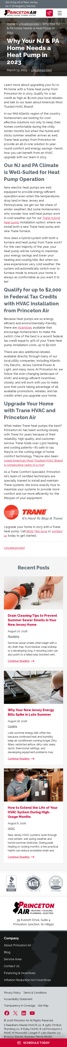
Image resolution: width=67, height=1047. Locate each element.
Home (11, 24)
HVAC (11, 828)
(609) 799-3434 (36, 531)
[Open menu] (59, 13)
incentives (25, 327)
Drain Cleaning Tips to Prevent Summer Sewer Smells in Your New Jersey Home (32, 620)
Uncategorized (29, 24)
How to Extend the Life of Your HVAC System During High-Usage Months (33, 812)
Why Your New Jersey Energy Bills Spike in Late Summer (31, 712)
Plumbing (13, 636)
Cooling (12, 726)
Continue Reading (18, 661)
